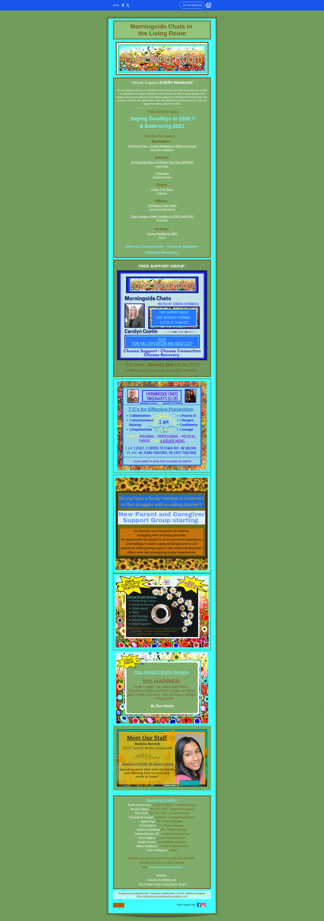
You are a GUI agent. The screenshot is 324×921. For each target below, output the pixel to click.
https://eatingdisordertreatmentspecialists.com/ (162, 896)
